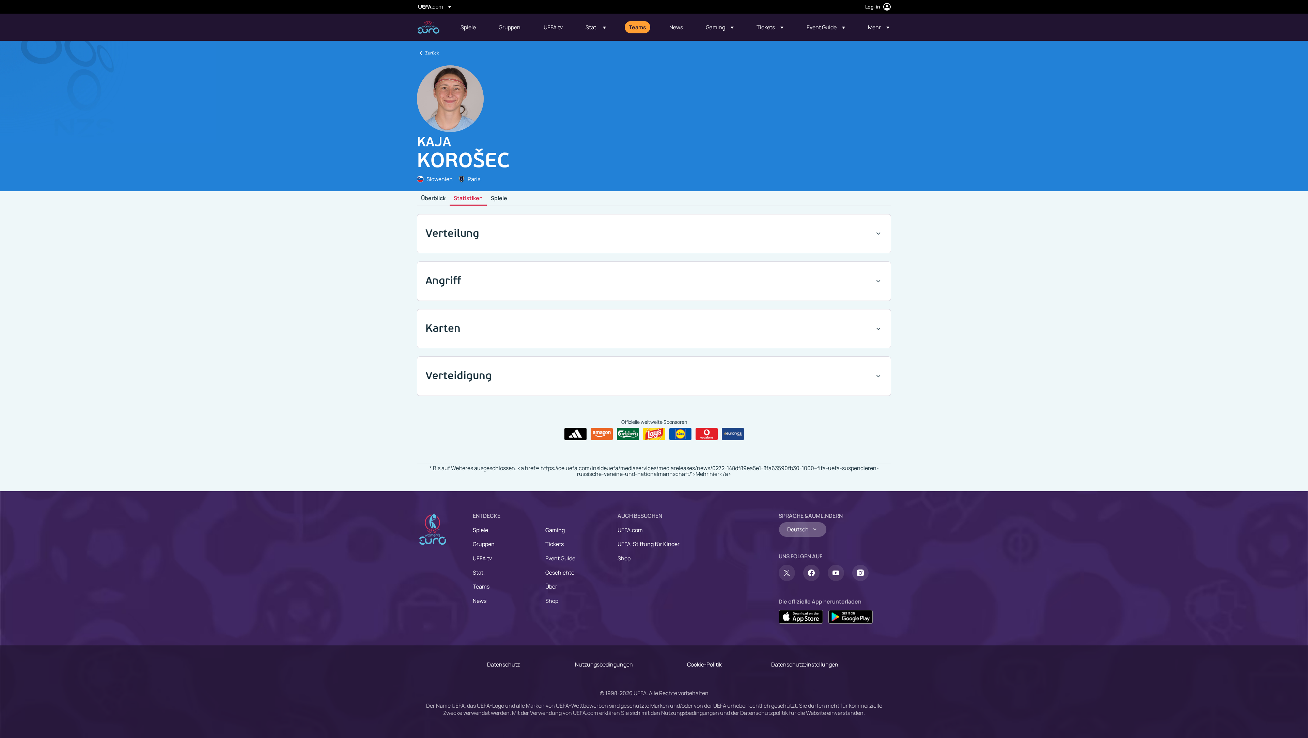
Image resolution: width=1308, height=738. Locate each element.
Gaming (555, 530)
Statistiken (468, 198)
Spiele (499, 198)
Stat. (479, 572)
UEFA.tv (482, 558)
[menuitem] (471, 27)
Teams (481, 586)
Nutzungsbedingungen (604, 664)
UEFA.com (630, 530)
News (479, 601)
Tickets (554, 544)
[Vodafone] (707, 434)
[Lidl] (680, 434)
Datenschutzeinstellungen (804, 664)
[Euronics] (733, 434)
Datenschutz (503, 664)
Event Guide (560, 558)
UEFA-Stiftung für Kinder (649, 544)
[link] (468, 27)
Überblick (433, 198)
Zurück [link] (432, 53)
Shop (551, 601)
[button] (595, 27)
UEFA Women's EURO (428, 27)
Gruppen (484, 544)
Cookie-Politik (704, 664)
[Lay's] (654, 434)
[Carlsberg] (628, 434)
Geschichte (559, 572)
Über (551, 586)
